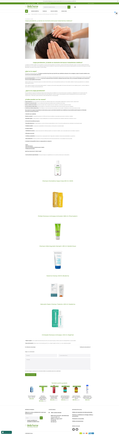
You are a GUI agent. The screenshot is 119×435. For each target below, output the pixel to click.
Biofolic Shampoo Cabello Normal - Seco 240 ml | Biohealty (87, 397)
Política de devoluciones (77, 421)
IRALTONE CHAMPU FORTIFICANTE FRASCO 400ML (54, 397)
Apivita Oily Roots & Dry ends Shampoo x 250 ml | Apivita (65, 397)
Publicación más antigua (30, 346)
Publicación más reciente (84, 346)
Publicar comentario (30, 374)
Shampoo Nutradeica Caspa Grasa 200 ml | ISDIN (57, 181)
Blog (29, 14)
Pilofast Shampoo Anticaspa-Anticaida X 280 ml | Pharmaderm (57, 216)
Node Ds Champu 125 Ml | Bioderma (58, 276)
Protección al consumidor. (78, 418)
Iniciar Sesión (79, 7)
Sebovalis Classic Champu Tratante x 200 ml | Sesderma (57, 304)
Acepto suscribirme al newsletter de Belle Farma (33, 421)
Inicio (26, 14)
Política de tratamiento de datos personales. (82, 412)
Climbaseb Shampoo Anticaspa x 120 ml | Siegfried (58, 335)
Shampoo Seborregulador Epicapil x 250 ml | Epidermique (57, 246)
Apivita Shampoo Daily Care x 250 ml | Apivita (76, 397)
